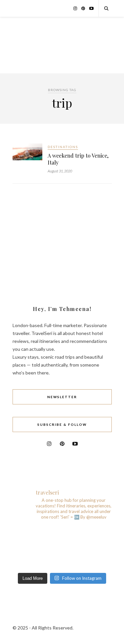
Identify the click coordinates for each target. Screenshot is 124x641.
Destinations (63, 147)
